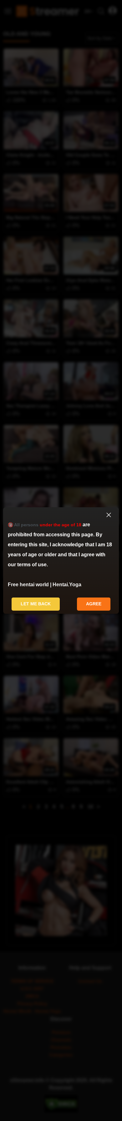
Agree (93, 603)
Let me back (36, 603)
